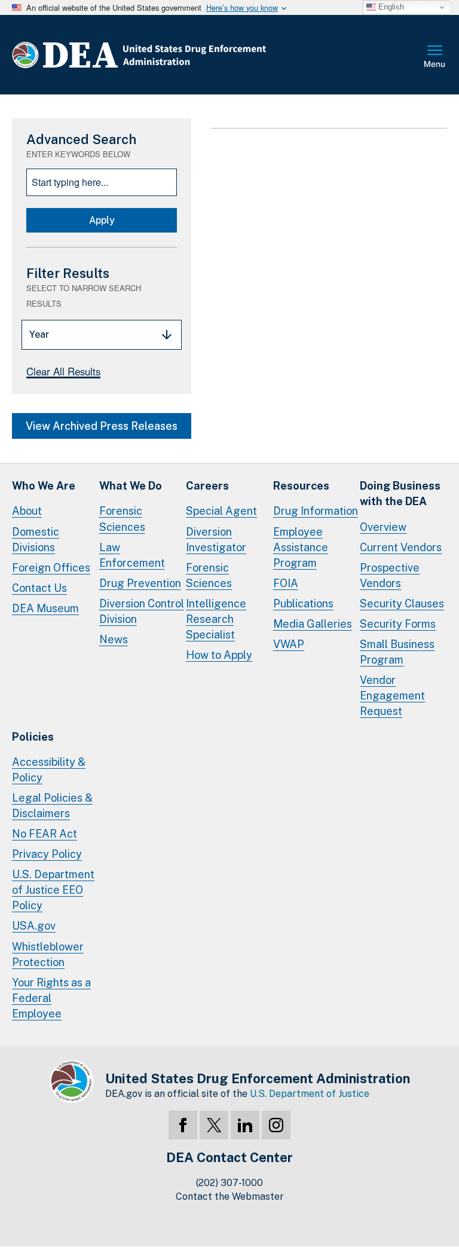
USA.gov (34, 925)
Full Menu (435, 57)
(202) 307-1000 (229, 1182)
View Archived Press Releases (102, 426)
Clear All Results (63, 371)
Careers (207, 485)
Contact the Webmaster (230, 1196)
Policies (33, 737)
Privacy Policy (47, 854)
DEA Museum (45, 608)
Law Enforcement (132, 555)
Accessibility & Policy (48, 770)
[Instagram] (276, 1125)
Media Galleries (312, 624)
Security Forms (398, 624)
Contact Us (39, 588)
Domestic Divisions (35, 539)
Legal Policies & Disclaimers (52, 805)
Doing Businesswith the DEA (400, 493)
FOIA (285, 583)
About (27, 511)
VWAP (288, 644)
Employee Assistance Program (300, 547)
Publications (303, 603)
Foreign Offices (51, 567)
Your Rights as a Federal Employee (51, 998)
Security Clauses (402, 603)
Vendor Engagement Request (392, 695)
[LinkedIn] (245, 1125)
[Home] (175, 54)
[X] (214, 1125)
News (113, 639)
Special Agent (221, 511)
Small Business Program (397, 652)
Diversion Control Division (141, 611)
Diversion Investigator (216, 539)
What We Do (130, 485)
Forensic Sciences (122, 519)
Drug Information (315, 511)
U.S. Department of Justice (309, 1093)
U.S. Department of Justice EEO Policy (53, 890)
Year (39, 334)
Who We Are (43, 485)
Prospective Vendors (390, 575)
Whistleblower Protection (48, 954)
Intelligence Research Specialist (216, 619)
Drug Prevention (140, 583)
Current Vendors (401, 547)
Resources (301, 485)
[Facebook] (183, 1125)
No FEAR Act (44, 833)
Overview (383, 527)
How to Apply (219, 655)
